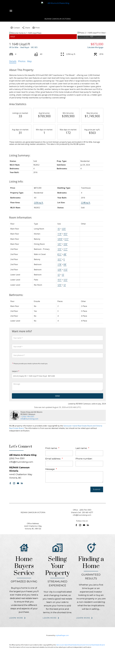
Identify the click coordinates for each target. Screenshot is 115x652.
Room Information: (20, 217)
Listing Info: (16, 181)
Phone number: (84, 458)
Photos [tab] (21, 61)
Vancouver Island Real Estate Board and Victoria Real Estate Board (80, 645)
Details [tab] (12, 61)
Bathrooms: (16, 295)
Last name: (82, 448)
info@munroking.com (29, 419)
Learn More (16, 618)
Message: (50, 469)
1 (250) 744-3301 (27, 416)
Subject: (15, 371)
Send (57, 396)
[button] (10, 483)
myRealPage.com (62, 635)
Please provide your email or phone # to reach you (30, 364)
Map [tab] (29, 61)
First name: (51, 448)
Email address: (53, 458)
